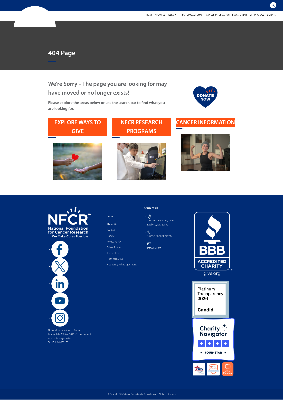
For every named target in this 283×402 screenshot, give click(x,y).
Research (173, 18)
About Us (160, 18)
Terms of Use (113, 256)
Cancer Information (218, 18)
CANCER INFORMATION (205, 125)
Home (149, 18)
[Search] (273, 5)
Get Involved (257, 18)
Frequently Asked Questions (122, 267)
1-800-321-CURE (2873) (159, 239)
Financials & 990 (115, 261)
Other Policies (114, 250)
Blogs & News (239, 18)
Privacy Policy (114, 244)
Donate (271, 18)
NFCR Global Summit (192, 18)
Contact (111, 233)
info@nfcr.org (154, 250)
